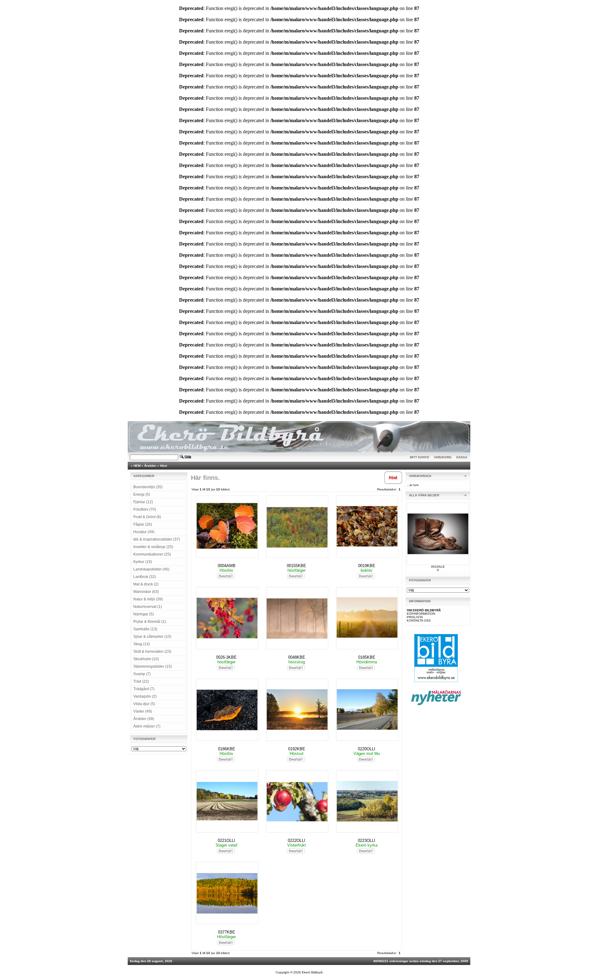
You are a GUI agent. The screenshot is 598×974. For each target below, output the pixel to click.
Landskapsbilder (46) (151, 569)
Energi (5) (141, 494)
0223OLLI (366, 840)
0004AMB (226, 565)
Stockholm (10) (146, 659)
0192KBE (296, 749)
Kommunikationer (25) (152, 554)
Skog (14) (141, 644)
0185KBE (366, 657)
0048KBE (296, 657)
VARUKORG (443, 457)
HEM (137, 465)
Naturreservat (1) (147, 606)
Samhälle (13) (145, 629)
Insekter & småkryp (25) (153, 547)
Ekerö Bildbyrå (312, 972)
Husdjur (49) (143, 532)
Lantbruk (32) (144, 577)
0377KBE (226, 932)
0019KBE (366, 565)
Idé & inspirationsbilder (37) (156, 539)
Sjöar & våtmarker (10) (152, 636)
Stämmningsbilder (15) (152, 666)
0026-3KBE (226, 657)
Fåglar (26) (142, 524)
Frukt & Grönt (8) (147, 517)
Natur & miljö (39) (148, 599)
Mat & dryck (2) (146, 584)
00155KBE (296, 565)
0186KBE (226, 749)
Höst (163, 465)
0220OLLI (366, 749)
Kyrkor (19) (142, 562)
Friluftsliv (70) (144, 509)
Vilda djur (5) (144, 704)
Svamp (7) (142, 674)
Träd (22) (141, 681)
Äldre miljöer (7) (146, 726)
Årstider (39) (143, 719)
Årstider (150, 465)
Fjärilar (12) (143, 502)
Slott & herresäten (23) (152, 651)
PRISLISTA (415, 617)
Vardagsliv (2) (145, 696)
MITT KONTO (419, 457)
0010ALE (438, 566)
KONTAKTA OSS (419, 620)
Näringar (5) (143, 614)
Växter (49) (142, 711)
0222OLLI (296, 840)
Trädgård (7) (143, 689)
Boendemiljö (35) (148, 487)
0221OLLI (226, 840)
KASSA (461, 457)
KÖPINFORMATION (421, 613)
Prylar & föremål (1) (149, 621)
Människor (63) (146, 592)
